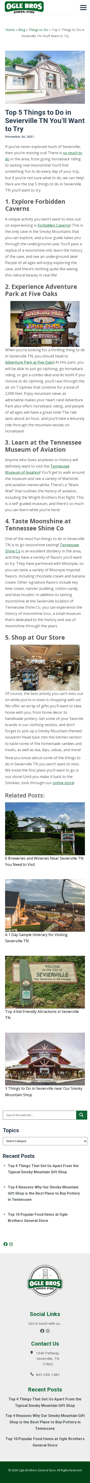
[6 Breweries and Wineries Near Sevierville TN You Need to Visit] (45, 828)
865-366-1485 (48, 1374)
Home (10, 30)
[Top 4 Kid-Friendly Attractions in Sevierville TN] (45, 982)
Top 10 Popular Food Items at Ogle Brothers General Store (38, 1217)
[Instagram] (11, 1244)
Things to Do (38, 30)
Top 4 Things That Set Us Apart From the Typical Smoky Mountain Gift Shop (43, 1169)
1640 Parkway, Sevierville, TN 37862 (48, 1358)
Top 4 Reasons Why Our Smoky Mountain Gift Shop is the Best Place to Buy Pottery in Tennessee (44, 1193)
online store (63, 782)
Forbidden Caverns (54, 225)
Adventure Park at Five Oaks (29, 362)
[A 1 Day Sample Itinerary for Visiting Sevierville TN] (45, 905)
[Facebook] (5, 1244)
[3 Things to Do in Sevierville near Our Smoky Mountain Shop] (45, 1059)
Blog (21, 30)
